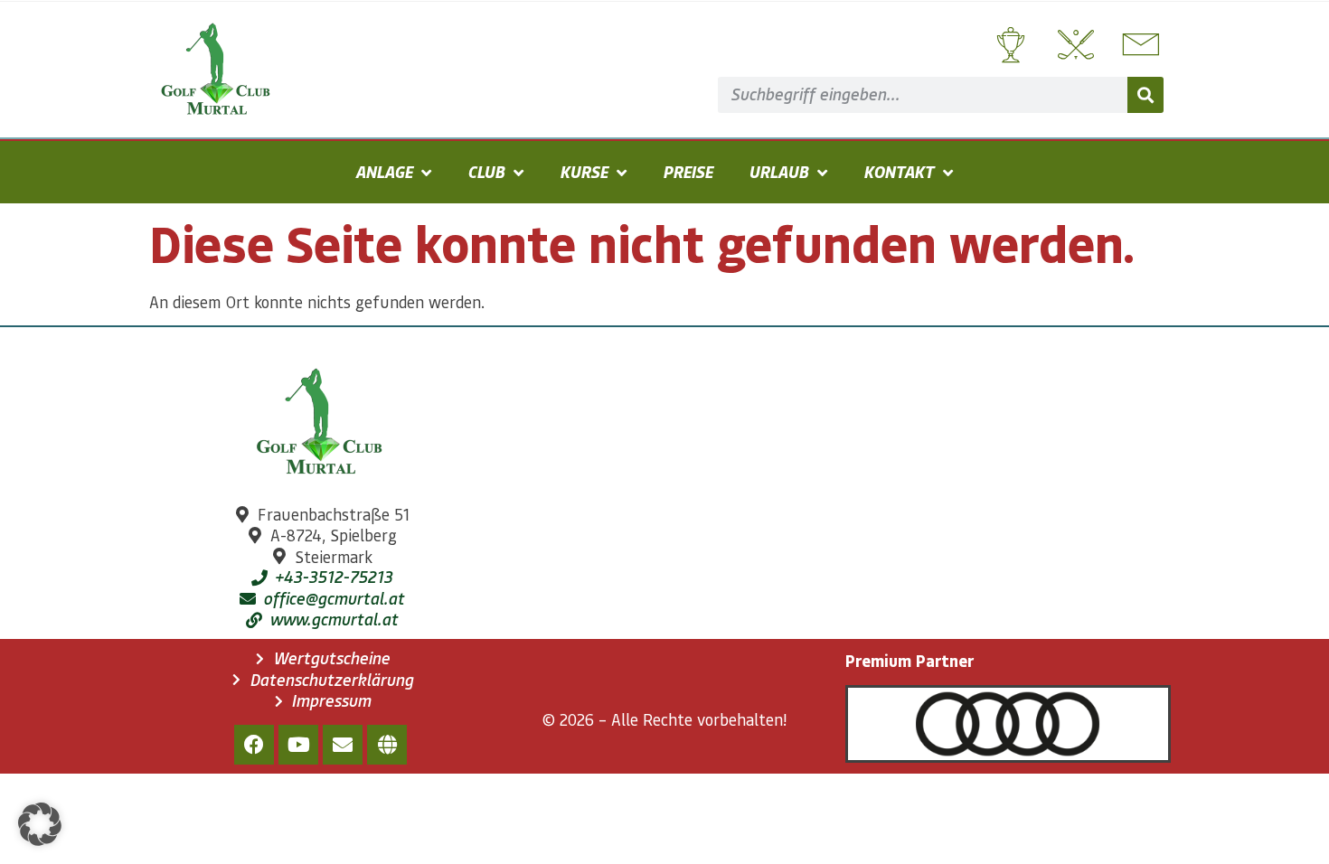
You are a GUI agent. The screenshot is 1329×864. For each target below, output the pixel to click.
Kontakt (898, 172)
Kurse (584, 172)
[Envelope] (343, 745)
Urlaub (778, 172)
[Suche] (1145, 95)
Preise (687, 172)
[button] (40, 824)
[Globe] (387, 745)
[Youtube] (298, 745)
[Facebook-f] (254, 745)
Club (485, 172)
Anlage (383, 172)
